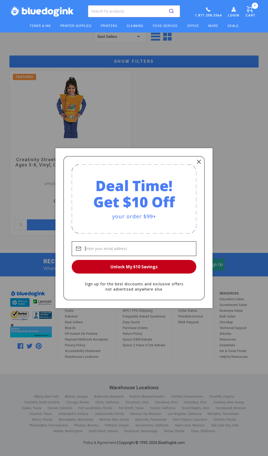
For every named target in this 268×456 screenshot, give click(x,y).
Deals (233, 26)
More (213, 26)
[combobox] (134, 11)
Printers (109, 26)
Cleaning (135, 26)
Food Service (165, 26)
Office (193, 26)
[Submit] (171, 11)
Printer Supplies (75, 26)
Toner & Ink (40, 26)
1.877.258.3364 (208, 15)
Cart (250, 10)
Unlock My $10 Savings (134, 267)
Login (233, 15)
